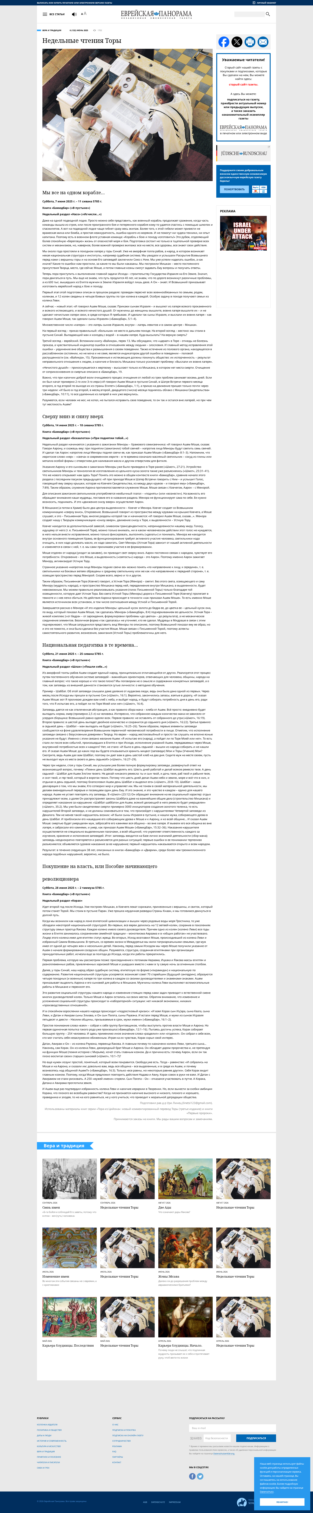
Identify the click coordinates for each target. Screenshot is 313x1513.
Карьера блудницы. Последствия (68, 1345)
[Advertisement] (244, 278)
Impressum (175, 1502)
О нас (115, 1424)
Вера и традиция (51, 30)
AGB (145, 1502)
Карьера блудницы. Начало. (180, 1345)
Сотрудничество (121, 1440)
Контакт (116, 1462)
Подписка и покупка (124, 1430)
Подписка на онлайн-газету (127, 1435)
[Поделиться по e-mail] (263, 41)
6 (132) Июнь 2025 (79, 30)
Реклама (117, 1446)
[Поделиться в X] (236, 41)
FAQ (114, 1451)
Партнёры (117, 1457)
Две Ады (164, 1207)
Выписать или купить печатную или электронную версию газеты (74, 2)
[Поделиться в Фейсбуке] (223, 41)
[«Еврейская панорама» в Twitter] (200, 1476)
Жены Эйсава (168, 1276)
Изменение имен (55, 1276)
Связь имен (51, 1207)
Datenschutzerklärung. (224, 1453)
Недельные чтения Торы (119, 1207)
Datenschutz (158, 1502)
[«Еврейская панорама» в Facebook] (192, 1476)
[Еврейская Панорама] (156, 14)
